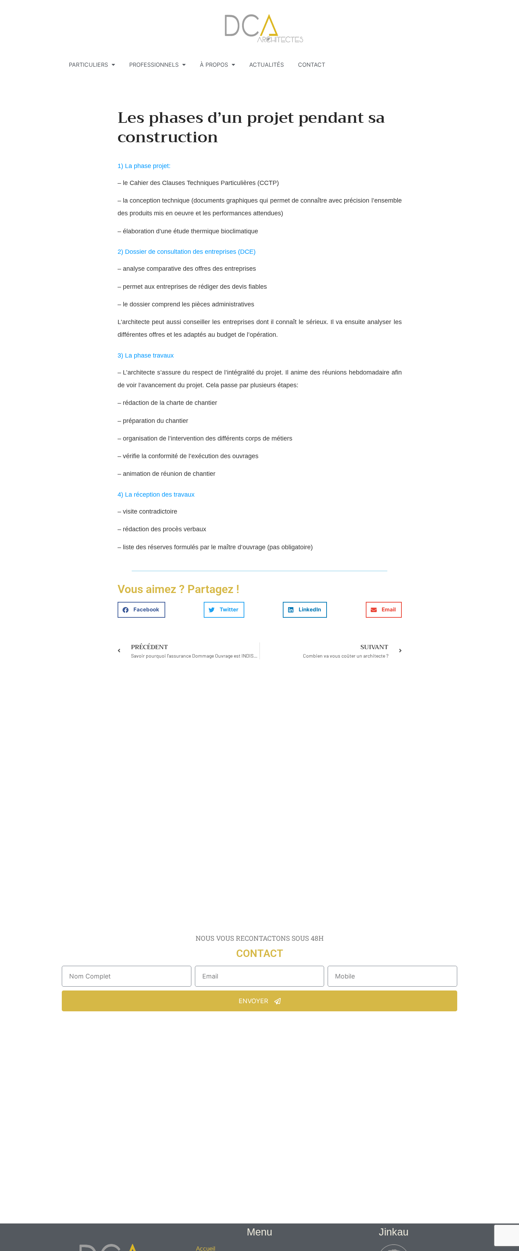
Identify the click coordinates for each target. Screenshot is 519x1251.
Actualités (266, 64)
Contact (311, 64)
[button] (141, 610)
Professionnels (154, 64)
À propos (214, 64)
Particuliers (88, 64)
